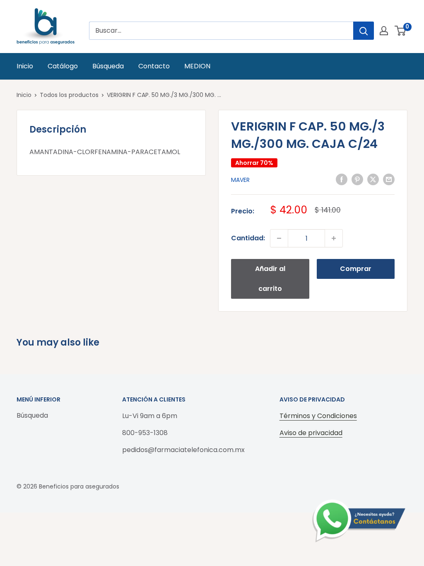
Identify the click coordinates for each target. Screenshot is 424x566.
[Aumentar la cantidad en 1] (333, 238)
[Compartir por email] (389, 179)
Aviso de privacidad (310, 433)
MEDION (197, 66)
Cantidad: (248, 238)
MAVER (240, 180)
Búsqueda (108, 66)
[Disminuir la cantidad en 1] (279, 238)
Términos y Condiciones (318, 416)
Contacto (154, 66)
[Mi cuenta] (384, 30)
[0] (400, 31)
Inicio (25, 66)
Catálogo (63, 66)
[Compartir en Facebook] (341, 179)
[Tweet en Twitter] (373, 179)
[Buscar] (363, 31)
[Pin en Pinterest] (357, 179)
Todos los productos (69, 95)
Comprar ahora (355, 271)
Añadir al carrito (270, 278)
